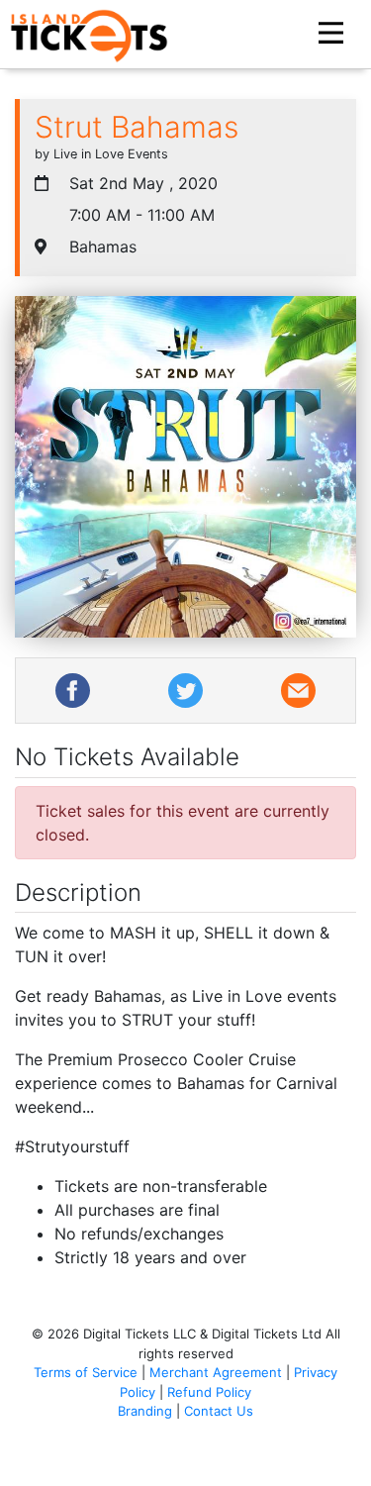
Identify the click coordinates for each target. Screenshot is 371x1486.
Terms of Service (86, 1372)
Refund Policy (209, 1392)
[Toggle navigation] (333, 33)
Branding (145, 1411)
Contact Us (218, 1411)
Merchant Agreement (215, 1372)
